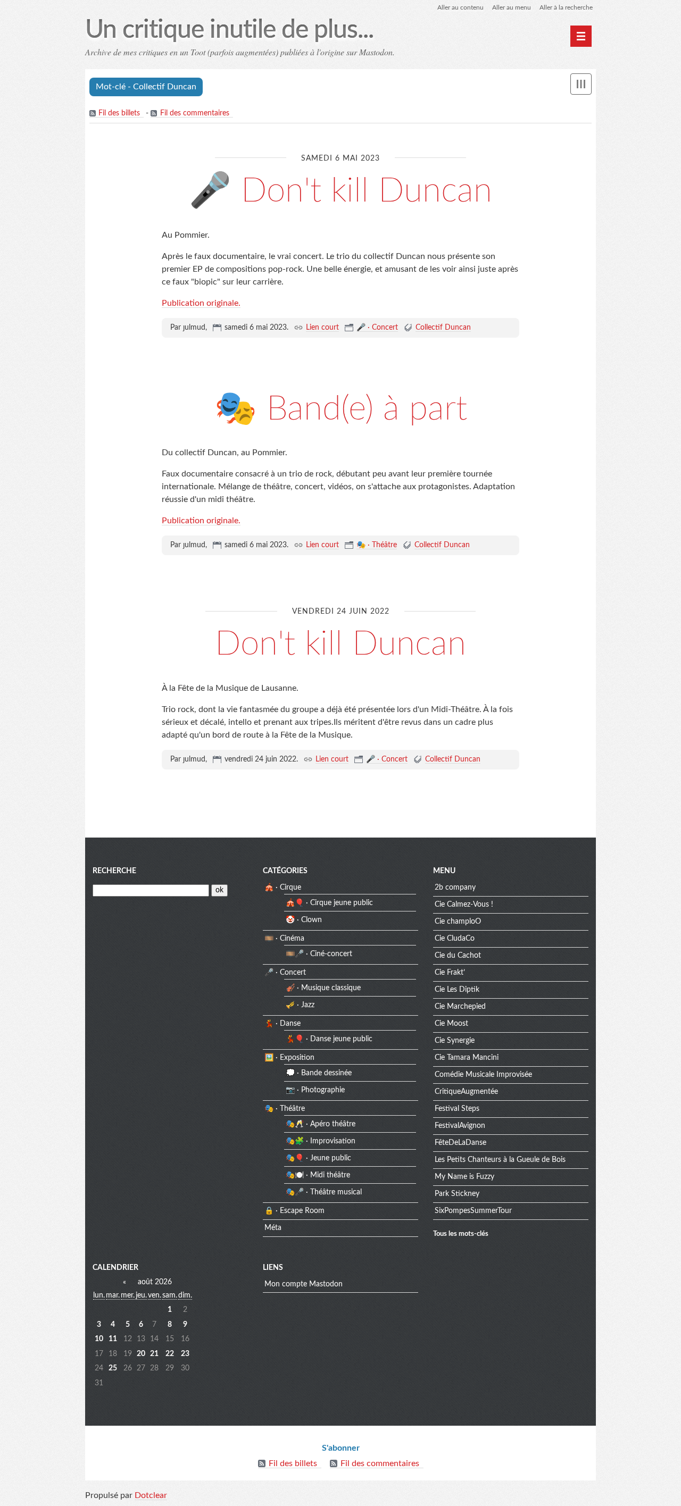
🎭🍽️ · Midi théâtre (318, 1175)
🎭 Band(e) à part (340, 409)
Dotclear (151, 1495)
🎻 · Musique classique (323, 988)
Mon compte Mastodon (303, 1284)
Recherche (114, 871)
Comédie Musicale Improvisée (483, 1074)
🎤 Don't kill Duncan (340, 191)
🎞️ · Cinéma (284, 938)
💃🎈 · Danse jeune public (329, 1039)
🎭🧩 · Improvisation (320, 1141)
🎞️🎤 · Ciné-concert (319, 954)
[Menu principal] (581, 36)
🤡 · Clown (304, 920)
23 (185, 1354)
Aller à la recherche (566, 7)
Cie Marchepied (460, 1006)
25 (113, 1368)
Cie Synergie (455, 1040)
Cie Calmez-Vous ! (464, 904)
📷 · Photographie (315, 1090)
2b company (455, 887)
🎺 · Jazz (300, 1005)
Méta (272, 1228)
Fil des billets (119, 113)
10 (99, 1339)
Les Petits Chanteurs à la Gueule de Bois (500, 1160)
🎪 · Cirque (282, 887)
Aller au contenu (460, 7)
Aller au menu (511, 7)
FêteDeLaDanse (460, 1143)
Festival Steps (457, 1108)
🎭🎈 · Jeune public (318, 1158)
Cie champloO (458, 921)
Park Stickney (457, 1194)
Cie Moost (451, 1023)
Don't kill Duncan (340, 644)
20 (141, 1354)
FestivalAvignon (460, 1126)
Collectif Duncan (443, 327)
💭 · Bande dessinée (319, 1073)
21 (154, 1354)
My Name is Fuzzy (464, 1177)
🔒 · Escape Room (294, 1211)
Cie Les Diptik (457, 989)
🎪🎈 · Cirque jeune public (329, 903)
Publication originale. (201, 303)
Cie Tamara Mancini (467, 1057)
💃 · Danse (282, 1023)
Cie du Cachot (458, 955)
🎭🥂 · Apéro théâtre (320, 1124)
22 (169, 1354)
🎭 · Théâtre (376, 545)
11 (113, 1339)
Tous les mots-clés (460, 1233)
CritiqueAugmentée (466, 1091)
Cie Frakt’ (450, 972)
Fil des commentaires (194, 113)
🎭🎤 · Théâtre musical (324, 1192)
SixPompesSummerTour (473, 1211)
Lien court (322, 327)
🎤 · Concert (377, 327)
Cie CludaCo (455, 938)
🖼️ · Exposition (289, 1057)
